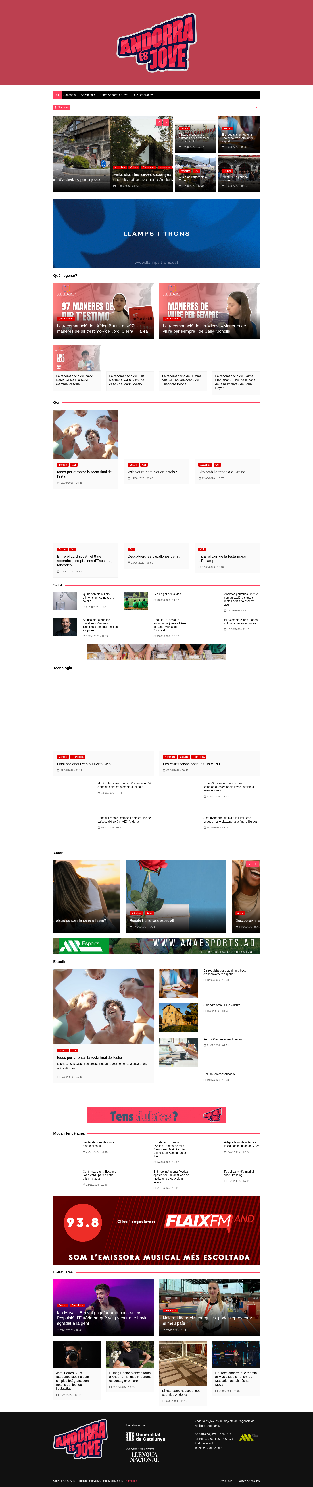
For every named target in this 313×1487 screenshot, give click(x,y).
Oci (196, 171)
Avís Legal (226, 1481)
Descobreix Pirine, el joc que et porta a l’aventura (168, 179)
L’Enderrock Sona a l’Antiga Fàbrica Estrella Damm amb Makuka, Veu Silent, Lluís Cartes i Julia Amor (169, 1149)
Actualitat (185, 171)
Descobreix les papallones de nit (154, 556)
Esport (62, 549)
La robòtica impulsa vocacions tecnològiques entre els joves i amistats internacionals (228, 787)
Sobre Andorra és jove (114, 94)
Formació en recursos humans (222, 1039)
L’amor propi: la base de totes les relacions (200, 920)
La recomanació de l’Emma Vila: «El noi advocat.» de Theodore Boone (182, 380)
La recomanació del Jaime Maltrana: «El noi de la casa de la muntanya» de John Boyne (235, 382)
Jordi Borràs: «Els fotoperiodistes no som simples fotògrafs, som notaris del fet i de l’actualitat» (72, 1380)
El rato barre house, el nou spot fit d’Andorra (181, 1393)
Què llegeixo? (142, 94)
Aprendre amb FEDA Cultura (221, 1005)
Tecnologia (77, 756)
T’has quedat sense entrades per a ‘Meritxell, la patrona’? (194, 138)
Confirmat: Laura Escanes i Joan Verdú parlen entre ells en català (100, 1175)
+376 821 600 (214, 1447)
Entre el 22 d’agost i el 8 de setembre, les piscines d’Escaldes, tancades (84, 560)
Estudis (227, 128)
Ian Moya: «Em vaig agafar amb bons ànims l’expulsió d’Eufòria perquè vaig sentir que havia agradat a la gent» (102, 1318)
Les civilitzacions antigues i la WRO (191, 764)
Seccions (87, 94)
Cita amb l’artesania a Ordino (221, 472)
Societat (143, 172)
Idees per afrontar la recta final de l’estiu (89, 1058)
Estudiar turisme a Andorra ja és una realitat (101, 107)
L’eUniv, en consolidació (219, 1074)
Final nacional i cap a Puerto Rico (84, 764)
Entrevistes (77, 1305)
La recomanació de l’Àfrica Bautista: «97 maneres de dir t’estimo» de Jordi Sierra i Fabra (102, 328)
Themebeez (131, 1480)
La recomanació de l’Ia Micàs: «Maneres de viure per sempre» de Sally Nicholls (204, 328)
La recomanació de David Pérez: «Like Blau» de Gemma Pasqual (74, 380)
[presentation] (250, 107)
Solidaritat (69, 94)
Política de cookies (248, 1481)
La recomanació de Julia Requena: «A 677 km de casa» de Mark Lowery (127, 380)
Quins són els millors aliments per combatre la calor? (98, 597)
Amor (65, 913)
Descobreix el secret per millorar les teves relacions (101, 920)
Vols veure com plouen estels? (152, 472)
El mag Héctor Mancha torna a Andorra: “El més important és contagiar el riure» (130, 1377)
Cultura (184, 128)
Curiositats (128, 172)
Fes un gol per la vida (167, 594)
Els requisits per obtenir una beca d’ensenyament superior (238, 138)
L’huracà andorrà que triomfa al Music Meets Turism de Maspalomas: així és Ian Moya (236, 1379)
